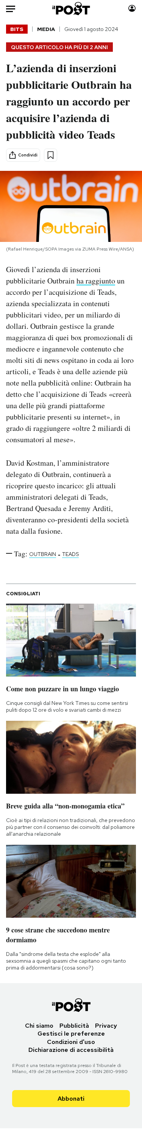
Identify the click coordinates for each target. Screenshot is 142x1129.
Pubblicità (74, 1026)
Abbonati (71, 1099)
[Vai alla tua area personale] (132, 8)
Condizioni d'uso (71, 1042)
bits (16, 29)
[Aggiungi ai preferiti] (50, 155)
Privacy (106, 1026)
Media (46, 29)
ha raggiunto (95, 281)
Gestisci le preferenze (71, 1034)
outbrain (42, 554)
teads (70, 554)
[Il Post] (71, 8)
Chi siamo (39, 1026)
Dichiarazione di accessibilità (71, 1050)
